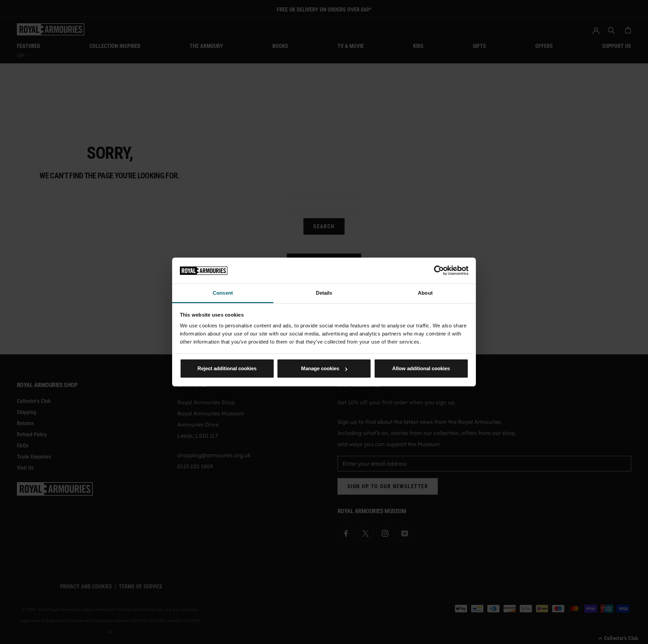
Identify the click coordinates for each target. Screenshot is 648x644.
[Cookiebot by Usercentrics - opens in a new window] (438, 270)
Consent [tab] (223, 293)
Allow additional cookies (421, 368)
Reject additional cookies (226, 368)
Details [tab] (324, 293)
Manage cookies (320, 368)
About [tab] (425, 293)
